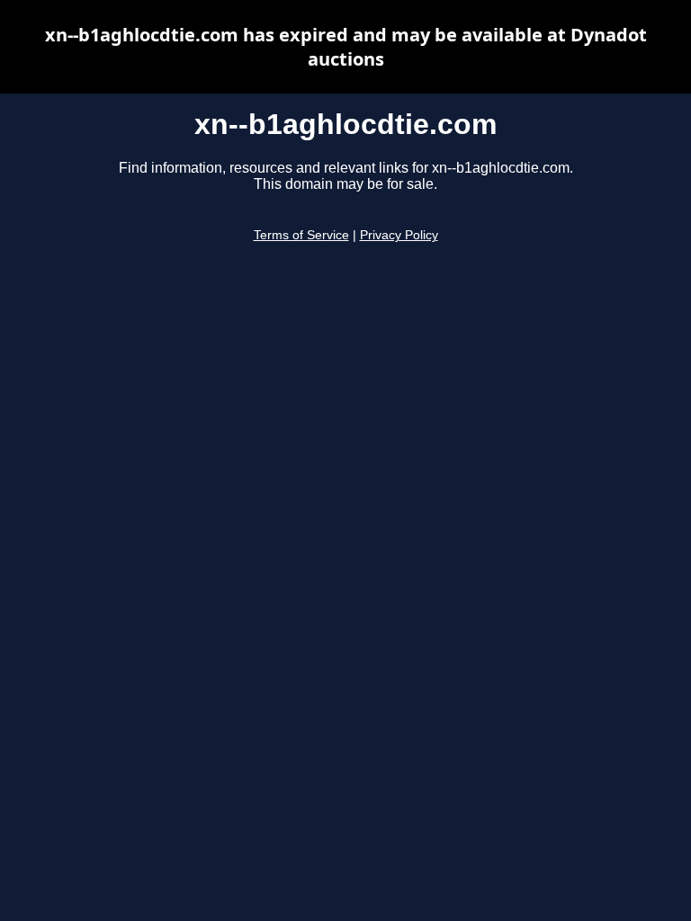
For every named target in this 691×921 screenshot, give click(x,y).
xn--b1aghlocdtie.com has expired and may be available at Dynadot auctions (346, 46)
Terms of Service (301, 235)
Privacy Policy (399, 235)
